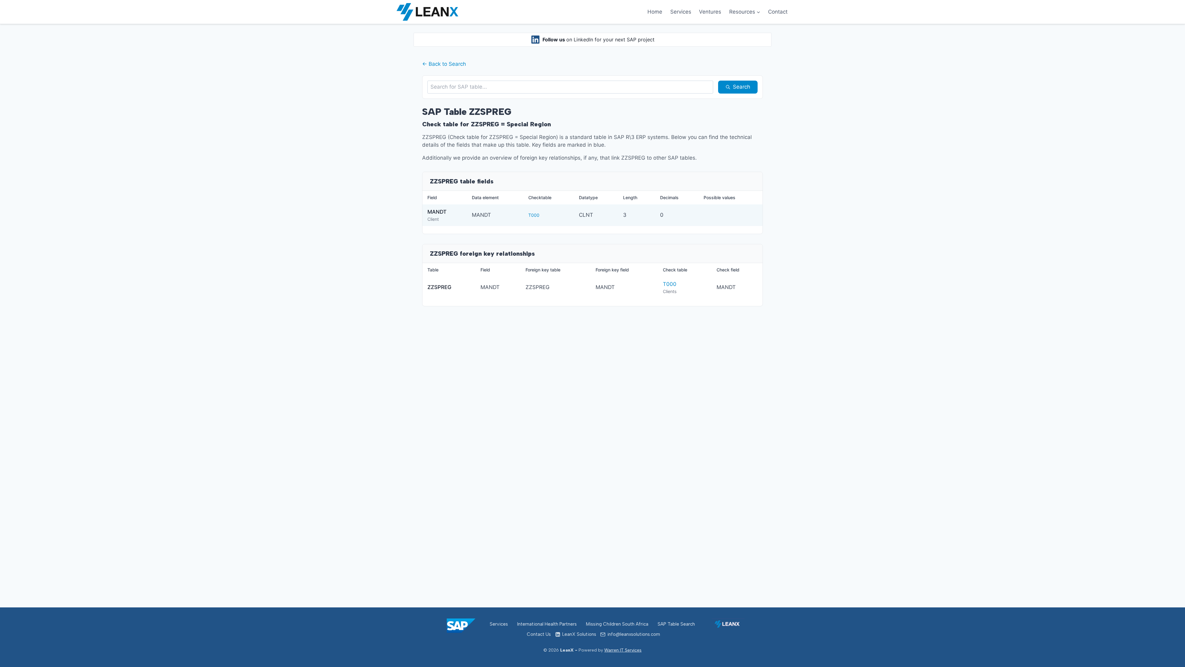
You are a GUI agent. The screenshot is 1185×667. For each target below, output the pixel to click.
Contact (778, 12)
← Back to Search (444, 64)
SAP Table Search (676, 624)
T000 (533, 215)
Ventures (710, 12)
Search (741, 87)
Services (680, 12)
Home (654, 12)
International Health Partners (547, 624)
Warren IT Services (623, 650)
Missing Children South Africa (617, 624)
